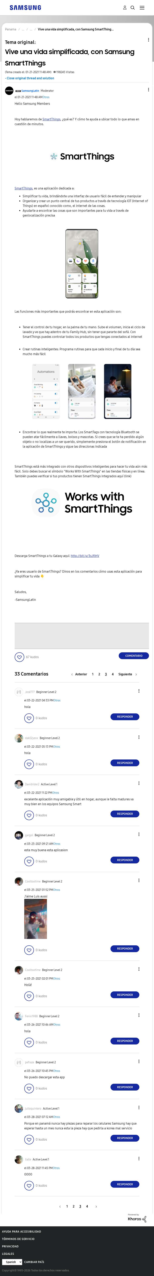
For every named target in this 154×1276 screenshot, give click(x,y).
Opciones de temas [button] (142, 40)
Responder (125, 716)
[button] (142, 90)
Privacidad (10, 1246)
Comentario (134, 656)
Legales (8, 1254)
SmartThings (51, 119)
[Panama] (25, 7)
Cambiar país (34, 1262)
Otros (46, 97)
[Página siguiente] (94, 1206)
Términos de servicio (18, 1239)
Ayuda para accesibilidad (21, 1231)
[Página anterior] (59, 1206)
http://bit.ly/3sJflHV (85, 556)
